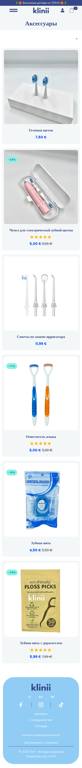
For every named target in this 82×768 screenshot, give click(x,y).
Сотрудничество (41, 720)
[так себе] (61, 704)
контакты (41, 713)
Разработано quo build (41, 756)
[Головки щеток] (41, 87)
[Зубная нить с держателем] (41, 600)
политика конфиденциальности (41, 735)
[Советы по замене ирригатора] (41, 293)
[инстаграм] (40, 704)
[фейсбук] (20, 704)
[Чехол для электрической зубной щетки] (41, 187)
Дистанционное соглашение (41, 743)
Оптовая (41, 726)
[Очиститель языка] (41, 393)
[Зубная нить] (41, 500)
